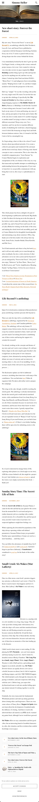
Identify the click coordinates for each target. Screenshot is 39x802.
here (34, 248)
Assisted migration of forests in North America (21, 281)
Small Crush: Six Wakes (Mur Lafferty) (17, 565)
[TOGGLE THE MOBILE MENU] (3, 2)
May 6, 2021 (13, 305)
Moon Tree (18, 278)
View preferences (19, 796)
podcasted (23, 546)
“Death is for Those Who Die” (18, 411)
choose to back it (24, 477)
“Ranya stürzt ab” (9, 422)
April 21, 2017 (13, 573)
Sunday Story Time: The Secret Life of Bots (18, 493)
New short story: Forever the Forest (17, 29)
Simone (4, 37)
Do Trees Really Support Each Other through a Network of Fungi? (19, 287)
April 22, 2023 (13, 37)
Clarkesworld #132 (10, 546)
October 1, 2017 (14, 500)
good (12, 552)
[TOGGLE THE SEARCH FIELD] (36, 2)
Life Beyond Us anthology (15, 298)
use (16, 552)
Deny (19, 791)
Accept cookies (19, 786)
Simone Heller (19, 2)
